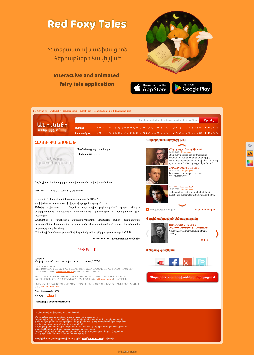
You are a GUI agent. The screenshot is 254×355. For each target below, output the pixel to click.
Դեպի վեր (84, 249)
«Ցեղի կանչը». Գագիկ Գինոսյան (186, 149)
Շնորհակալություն (103, 110)
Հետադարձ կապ (123, 110)
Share (50, 295)
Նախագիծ (55, 110)
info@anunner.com (103, 279)
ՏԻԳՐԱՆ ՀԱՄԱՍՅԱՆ (181, 186)
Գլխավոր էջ (41, 110)
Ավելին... (205, 240)
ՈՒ (200, 127)
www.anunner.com (65, 271)
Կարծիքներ (85, 110)
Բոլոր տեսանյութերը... (206, 209)
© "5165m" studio (127, 351)
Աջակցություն (70, 110)
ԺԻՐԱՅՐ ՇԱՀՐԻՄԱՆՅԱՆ (184, 167)
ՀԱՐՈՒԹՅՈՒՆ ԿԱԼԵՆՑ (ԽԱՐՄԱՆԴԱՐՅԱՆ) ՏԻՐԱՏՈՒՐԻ (188, 226)
